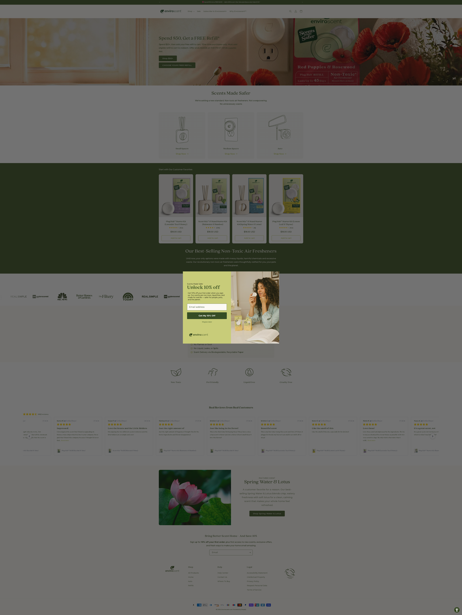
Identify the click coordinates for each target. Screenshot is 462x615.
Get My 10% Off (207, 315)
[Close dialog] (276, 274)
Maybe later (207, 322)
